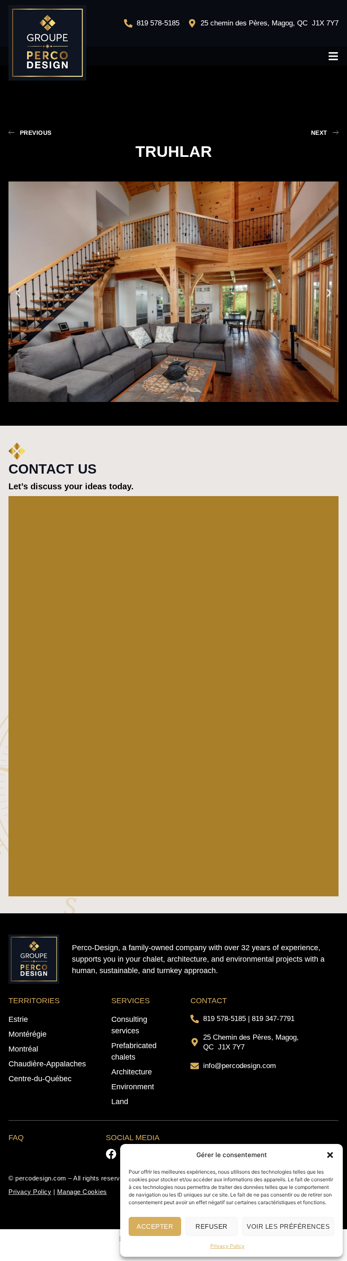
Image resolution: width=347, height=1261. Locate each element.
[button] (330, 1155)
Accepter (155, 1226)
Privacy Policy (227, 1246)
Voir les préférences (288, 1226)
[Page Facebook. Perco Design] (111, 1154)
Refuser (212, 1226)
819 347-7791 (273, 1019)
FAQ (16, 1137)
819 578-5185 (224, 1019)
